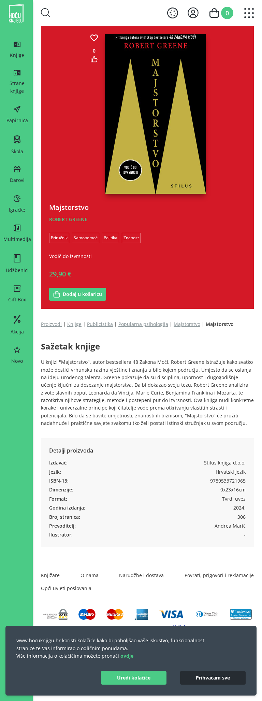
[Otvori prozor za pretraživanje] (46, 12)
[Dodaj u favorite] (94, 38)
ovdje (126, 656)
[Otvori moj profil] (193, 13)
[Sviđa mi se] (94, 59)
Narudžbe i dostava (141, 575)
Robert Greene (68, 219)
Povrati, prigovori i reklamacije (219, 575)
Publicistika (100, 324)
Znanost (131, 237)
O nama (90, 575)
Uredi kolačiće (133, 677)
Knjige (74, 324)
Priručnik (59, 237)
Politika (110, 237)
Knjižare (50, 575)
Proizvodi (51, 324)
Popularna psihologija (143, 324)
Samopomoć (86, 237)
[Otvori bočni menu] (249, 12)
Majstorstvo (187, 324)
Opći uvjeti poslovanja (66, 588)
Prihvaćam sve (213, 677)
